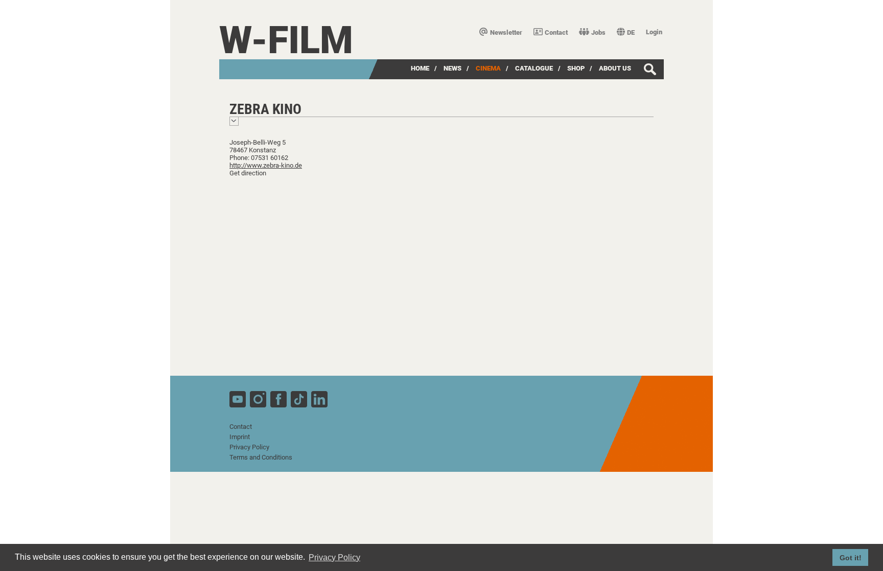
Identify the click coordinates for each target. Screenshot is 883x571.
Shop (576, 68)
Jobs (598, 32)
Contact (556, 32)
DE (631, 32)
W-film (286, 40)
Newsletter (506, 32)
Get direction (247, 173)
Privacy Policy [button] (334, 557)
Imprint (239, 437)
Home (420, 68)
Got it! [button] (851, 558)
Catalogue (534, 68)
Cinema (488, 68)
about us (615, 68)
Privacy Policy (249, 447)
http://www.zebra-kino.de (265, 165)
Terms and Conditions (260, 457)
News (452, 68)
